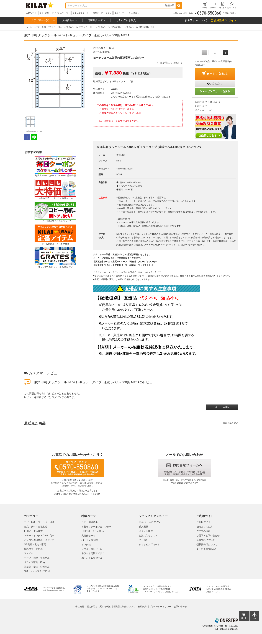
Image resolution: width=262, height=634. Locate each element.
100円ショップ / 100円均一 (38, 571)
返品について (201, 106)
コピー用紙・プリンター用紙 (39, 522)
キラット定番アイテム (93, 553)
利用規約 (142, 606)
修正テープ (119, 13)
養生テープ (98, 13)
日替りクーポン (96, 20)
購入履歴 (143, 526)
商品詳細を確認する (171, 62)
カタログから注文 (126, 20)
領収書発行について (206, 544)
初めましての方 (204, 526)
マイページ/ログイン (149, 522)
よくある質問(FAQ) (206, 549)
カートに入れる (217, 74)
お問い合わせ (180, 606)
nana (106, 51)
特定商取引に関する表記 (99, 606)
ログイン (56, 397)
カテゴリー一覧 (40, 20)
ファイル (28, 553)
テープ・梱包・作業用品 (37, 557)
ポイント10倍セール (91, 557)
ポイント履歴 (146, 531)
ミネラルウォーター (81, 13)
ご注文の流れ (203, 531)
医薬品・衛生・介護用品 (37, 566)
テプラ (109, 13)
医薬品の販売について (124, 606)
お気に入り (216, 83)
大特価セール (69, 20)
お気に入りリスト (148, 535)
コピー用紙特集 (89, 522)
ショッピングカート (149, 544)
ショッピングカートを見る (215, 91)
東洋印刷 (97, 51)
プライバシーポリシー (160, 606)
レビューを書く (222, 407)
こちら (83, 494)
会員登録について (205, 540)
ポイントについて (203, 110)
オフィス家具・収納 (34, 562)
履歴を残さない (230, 423)
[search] (179, 5)
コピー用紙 (44, 13)
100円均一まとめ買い (92, 531)
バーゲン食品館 (89, 540)
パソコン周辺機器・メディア (39, 540)
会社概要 (79, 606)
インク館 (86, 544)
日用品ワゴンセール (91, 549)
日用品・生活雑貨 (33, 531)
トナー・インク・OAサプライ (39, 535)
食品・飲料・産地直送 (35, 526)
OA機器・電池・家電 (35, 544)
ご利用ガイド (203, 522)
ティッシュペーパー (61, 13)
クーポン (143, 540)
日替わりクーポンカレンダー (96, 526)
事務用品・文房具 (33, 549)
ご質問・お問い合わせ (208, 535)
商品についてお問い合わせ (207, 102)
